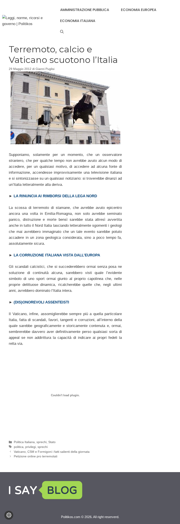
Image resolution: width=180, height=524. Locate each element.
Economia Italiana (77, 20)
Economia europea (138, 9)
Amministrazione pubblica (84, 9)
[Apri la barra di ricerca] (62, 31)
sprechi (41, 442)
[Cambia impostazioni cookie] (8, 515)
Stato (52, 442)
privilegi (30, 447)
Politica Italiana (24, 442)
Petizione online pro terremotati (35, 456)
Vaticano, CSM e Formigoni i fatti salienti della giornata (52, 451)
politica (18, 447)
